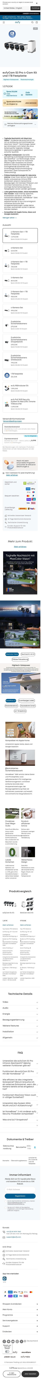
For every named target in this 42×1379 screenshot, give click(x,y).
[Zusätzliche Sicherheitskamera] (20, 325)
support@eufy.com (13, 1234)
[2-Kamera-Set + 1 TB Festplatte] (20, 265)
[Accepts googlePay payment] (25, 1289)
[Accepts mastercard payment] (31, 1289)
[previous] (5, 638)
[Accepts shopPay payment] (10, 1293)
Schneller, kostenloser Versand (17, 1248)
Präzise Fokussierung (20, 658)
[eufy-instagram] (4, 1339)
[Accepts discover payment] (20, 1289)
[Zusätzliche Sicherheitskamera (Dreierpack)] (20, 360)
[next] (36, 638)
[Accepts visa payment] (20, 1293)
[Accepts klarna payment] (25, 1293)
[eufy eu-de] (17, 22)
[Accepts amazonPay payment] (5, 1289)
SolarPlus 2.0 (11, 698)
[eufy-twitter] (21, 1339)
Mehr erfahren (12, 475)
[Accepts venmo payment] (15, 1293)
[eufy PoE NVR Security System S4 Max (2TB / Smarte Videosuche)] (20, 404)
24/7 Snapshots (20, 708)
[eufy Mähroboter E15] (20, 388)
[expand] (35, 124)
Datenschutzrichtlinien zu (16, 1201)
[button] (37, 3)
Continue (35, 8)
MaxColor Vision (12, 653)
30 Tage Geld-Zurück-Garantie (17, 1252)
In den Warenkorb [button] (11, 1374)
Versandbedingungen (12, 421)
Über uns (10, 1364)
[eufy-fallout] (13, 1339)
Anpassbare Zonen (28, 703)
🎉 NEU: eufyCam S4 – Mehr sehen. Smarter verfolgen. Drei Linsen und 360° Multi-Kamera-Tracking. (17, 17)
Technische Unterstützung (16, 1256)
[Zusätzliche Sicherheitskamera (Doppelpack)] (20, 342)
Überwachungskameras (19, 1158)
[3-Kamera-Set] (20, 280)
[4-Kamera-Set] (20, 310)
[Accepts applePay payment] (15, 1289)
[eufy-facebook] (8, 1339)
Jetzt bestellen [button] (30, 1374)
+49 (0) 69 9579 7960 (13, 1229)
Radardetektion (11, 703)
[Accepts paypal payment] (5, 1293)
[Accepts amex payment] (10, 1289)
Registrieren (20, 1193)
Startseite (6, 1158)
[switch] (7, 1351)
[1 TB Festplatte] (20, 375)
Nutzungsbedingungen (15, 1200)
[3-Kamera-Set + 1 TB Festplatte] (20, 295)
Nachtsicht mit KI (28, 653)
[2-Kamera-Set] (20, 250)
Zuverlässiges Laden (26, 698)
